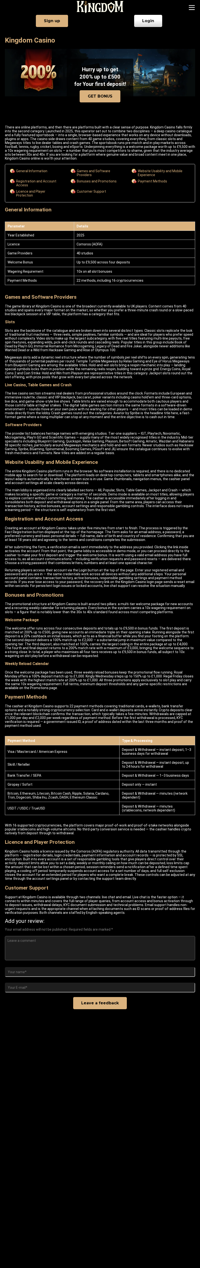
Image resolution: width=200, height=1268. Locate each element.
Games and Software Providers (93, 173)
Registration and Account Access (36, 183)
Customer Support (91, 191)
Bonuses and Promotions (97, 181)
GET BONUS (100, 96)
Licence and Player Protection (30, 193)
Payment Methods (152, 181)
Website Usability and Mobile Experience (160, 173)
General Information (31, 171)
